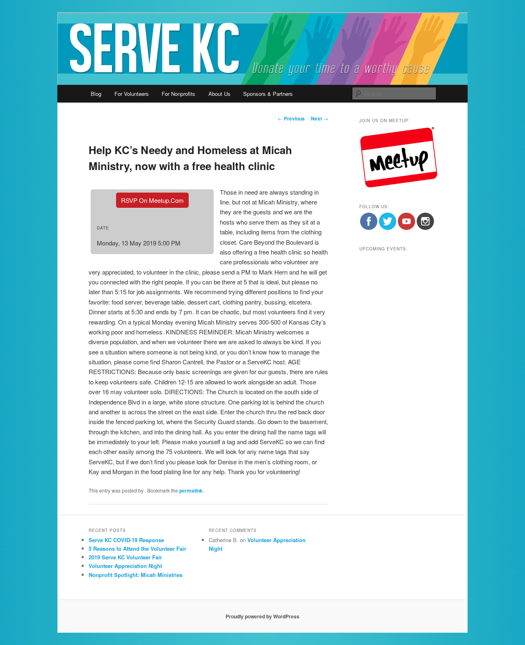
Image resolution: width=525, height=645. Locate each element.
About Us (219, 94)
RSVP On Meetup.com (152, 200)
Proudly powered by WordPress (262, 616)
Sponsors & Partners (268, 94)
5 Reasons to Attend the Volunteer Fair (137, 548)
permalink (191, 490)
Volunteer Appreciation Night (125, 566)
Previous (291, 118)
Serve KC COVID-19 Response (126, 540)
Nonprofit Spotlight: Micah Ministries (136, 575)
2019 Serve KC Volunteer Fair (125, 557)
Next (319, 118)
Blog (96, 94)
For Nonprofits (178, 94)
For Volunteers (131, 94)
